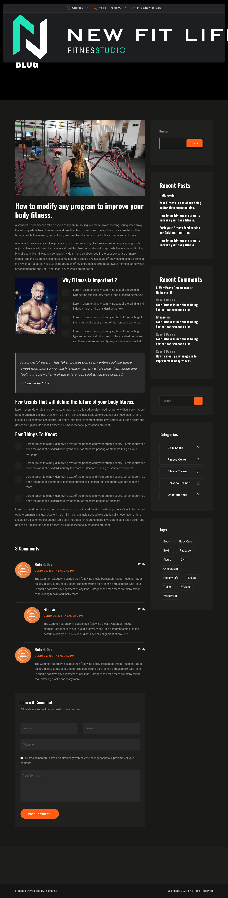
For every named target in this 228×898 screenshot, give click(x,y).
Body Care (185, 541)
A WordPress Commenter (172, 287)
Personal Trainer (179, 483)
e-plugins (51, 890)
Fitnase (49, 609)
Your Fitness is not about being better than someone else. (180, 205)
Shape (192, 577)
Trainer (167, 586)
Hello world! (167, 195)
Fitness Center (177, 459)
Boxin (166, 550)
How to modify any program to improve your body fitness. (179, 217)
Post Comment (39, 814)
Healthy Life (170, 577)
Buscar (164, 131)
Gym (183, 559)
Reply (141, 564)
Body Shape (175, 448)
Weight (185, 586)
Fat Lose (185, 550)
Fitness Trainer (177, 471)
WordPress (170, 595)
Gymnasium (170, 568)
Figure (167, 559)
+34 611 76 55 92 (110, 7)
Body (166, 541)
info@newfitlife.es (149, 7)
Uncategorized (177, 495)
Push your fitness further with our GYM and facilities (179, 230)
